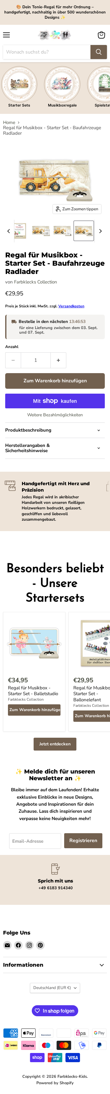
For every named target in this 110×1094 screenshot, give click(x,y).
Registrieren (83, 840)
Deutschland (52, 988)
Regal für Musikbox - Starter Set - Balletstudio (33, 691)
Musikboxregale (62, 105)
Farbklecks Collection (35, 282)
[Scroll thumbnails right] (99, 231)
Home (9, 122)
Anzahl (11, 347)
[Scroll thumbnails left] (9, 231)
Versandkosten (71, 306)
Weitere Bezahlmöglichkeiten (55, 415)
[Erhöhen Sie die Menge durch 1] (58, 360)
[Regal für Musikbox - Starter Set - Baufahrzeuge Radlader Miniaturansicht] (19, 231)
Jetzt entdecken (55, 744)
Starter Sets (19, 105)
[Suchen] (98, 52)
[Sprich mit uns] (55, 877)
